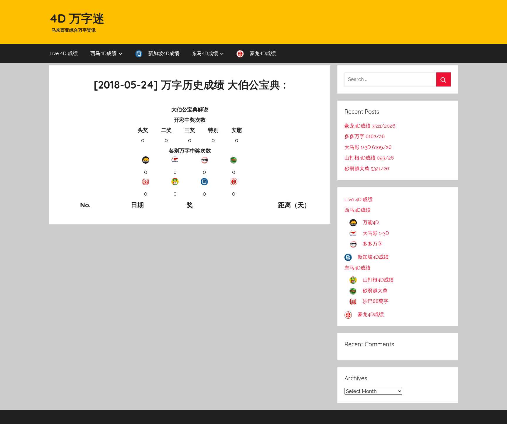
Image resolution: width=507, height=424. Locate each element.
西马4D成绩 (103, 53)
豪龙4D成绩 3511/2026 (369, 126)
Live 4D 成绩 (64, 53)
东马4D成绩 (205, 53)
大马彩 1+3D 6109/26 (367, 147)
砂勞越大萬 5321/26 (366, 169)
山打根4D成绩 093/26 (369, 158)
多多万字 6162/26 (364, 136)
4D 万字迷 (76, 18)
